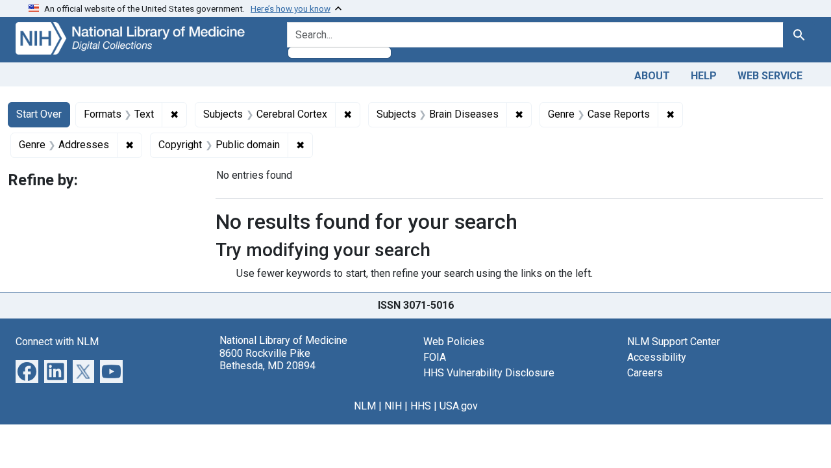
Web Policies (453, 341)
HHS (420, 406)
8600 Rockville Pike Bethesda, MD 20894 (267, 359)
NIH (393, 406)
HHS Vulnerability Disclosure (488, 373)
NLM (365, 406)
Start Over (39, 114)
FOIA (434, 357)
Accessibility (656, 357)
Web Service (770, 76)
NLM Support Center (673, 341)
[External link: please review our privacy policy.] (27, 371)
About (652, 76)
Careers (645, 373)
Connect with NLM (57, 341)
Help (704, 76)
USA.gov (459, 406)
